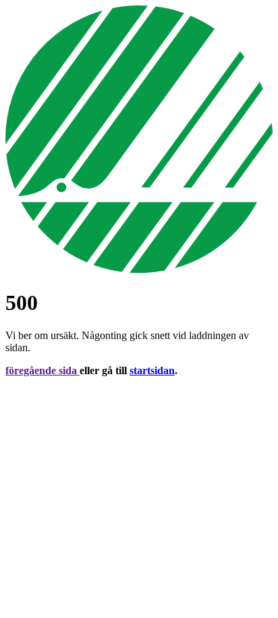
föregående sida (42, 370)
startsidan (152, 370)
